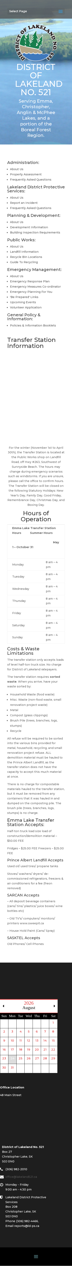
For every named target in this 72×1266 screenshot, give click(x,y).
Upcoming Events (23, 302)
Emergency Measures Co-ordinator (35, 286)
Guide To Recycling (24, 262)
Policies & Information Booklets (33, 325)
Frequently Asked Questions (30, 179)
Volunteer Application (26, 307)
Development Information (29, 227)
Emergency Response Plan (30, 281)
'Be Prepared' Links (24, 297)
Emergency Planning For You (31, 292)
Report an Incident (24, 203)
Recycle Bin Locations (26, 257)
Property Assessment (26, 174)
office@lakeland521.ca (23, 1177)
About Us (16, 169)
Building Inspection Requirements (35, 232)
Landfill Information (24, 252)
